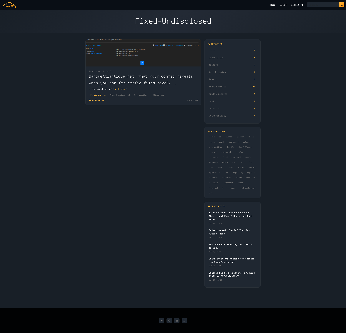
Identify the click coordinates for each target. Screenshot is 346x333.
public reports (232, 93)
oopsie (252, 167)
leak (211, 167)
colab (221, 142)
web (211, 193)
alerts (229, 137)
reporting (238, 172)
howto (225, 162)
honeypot (213, 162)
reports (251, 172)
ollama (241, 167)
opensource (214, 172)
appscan (240, 137)
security (250, 177)
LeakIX (295, 4)
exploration (232, 57)
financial (226, 152)
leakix (232, 79)
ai (220, 137)
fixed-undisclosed (231, 157)
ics (233, 162)
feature (232, 64)
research (232, 108)
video (233, 188)
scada (239, 177)
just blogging (232, 72)
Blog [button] (282, 4)
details (230, 147)
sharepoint (227, 183)
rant (232, 101)
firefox (239, 152)
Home (272, 4)
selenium (213, 183)
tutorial (213, 188)
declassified (215, 147)
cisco (232, 50)
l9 (250, 162)
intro (242, 162)
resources (227, 177)
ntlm (231, 167)
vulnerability (232, 115)
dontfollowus (245, 147)
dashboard (234, 142)
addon (212, 137)
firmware (213, 157)
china (251, 137)
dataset (246, 142)
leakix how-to (232, 86)
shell (240, 183)
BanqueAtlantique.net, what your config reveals (141, 76)
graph (248, 157)
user (224, 188)
